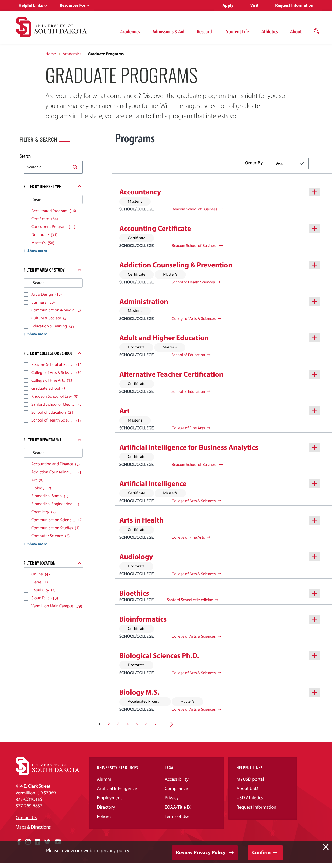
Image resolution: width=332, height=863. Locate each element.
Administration (143, 301)
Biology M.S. (139, 692)
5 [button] (137, 724)
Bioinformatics (143, 619)
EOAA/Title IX (178, 807)
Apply (228, 5)
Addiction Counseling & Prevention (175, 264)
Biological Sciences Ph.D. (159, 655)
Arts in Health (141, 520)
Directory (106, 807)
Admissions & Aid (168, 31)
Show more (37, 250)
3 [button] (118, 724)
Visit (254, 5)
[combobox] (45, 167)
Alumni (104, 779)
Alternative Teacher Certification (171, 374)
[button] (75, 167)
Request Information (294, 5)
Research (205, 31)
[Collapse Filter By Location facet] (79, 563)
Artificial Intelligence (152, 483)
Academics (130, 31)
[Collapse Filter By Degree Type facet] (79, 186)
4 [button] (127, 724)
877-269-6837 (29, 806)
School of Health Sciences (193, 282)
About (296, 31)
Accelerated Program (145, 701)
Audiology (136, 556)
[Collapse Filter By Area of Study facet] (79, 269)
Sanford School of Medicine (190, 599)
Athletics (269, 31)
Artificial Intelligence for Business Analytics (188, 447)
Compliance (176, 788)
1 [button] (99, 724)
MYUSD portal (250, 779)
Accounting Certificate (155, 228)
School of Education (188, 355)
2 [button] (109, 724)
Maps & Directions (33, 827)
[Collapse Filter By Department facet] (79, 439)
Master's (135, 201)
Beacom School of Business (194, 209)
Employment (109, 798)
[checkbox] (26, 211)
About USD (247, 788)
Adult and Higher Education (164, 337)
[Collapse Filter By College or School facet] (79, 353)
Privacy (172, 798)
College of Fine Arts (188, 428)
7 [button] (156, 724)
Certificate (136, 238)
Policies (104, 816)
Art (124, 410)
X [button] (326, 847)
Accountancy (140, 191)
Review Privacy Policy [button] (201, 852)
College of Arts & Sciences (193, 318)
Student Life (237, 31)
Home (50, 53)
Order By (254, 163)
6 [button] (146, 724)
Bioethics (134, 593)
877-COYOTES (29, 799)
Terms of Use (177, 816)
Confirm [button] (261, 852)
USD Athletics (250, 798)
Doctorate (136, 347)
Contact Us (26, 818)
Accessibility (177, 779)
